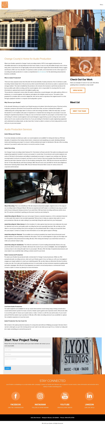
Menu (101, 4)
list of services (42, 72)
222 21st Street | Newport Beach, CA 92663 (45, 417)
